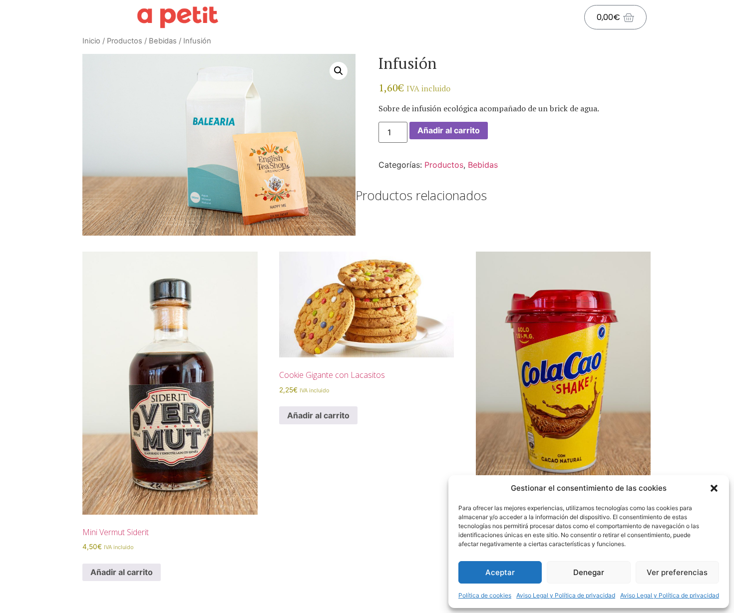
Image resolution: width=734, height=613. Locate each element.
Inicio (91, 40)
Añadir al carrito (448, 130)
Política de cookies (484, 595)
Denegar (588, 572)
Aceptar (500, 572)
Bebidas (163, 40)
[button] (714, 488)
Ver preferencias (677, 572)
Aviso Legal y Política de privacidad (565, 595)
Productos (124, 40)
